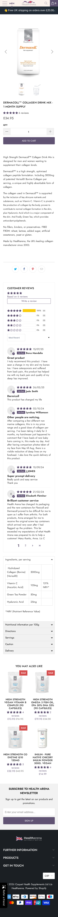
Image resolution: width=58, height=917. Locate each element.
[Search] (46, 3)
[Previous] (6, 52)
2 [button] (25, 545)
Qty (5, 125)
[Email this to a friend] (41, 269)
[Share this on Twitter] (15, 269)
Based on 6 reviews (17, 296)
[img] (24, 349)
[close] (54, 10)
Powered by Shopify (35, 888)
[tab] (29, 559)
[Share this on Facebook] (24, 269)
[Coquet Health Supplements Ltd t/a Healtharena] (29, 3)
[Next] (51, 52)
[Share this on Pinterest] (32, 269)
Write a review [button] (29, 301)
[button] (10, 113)
